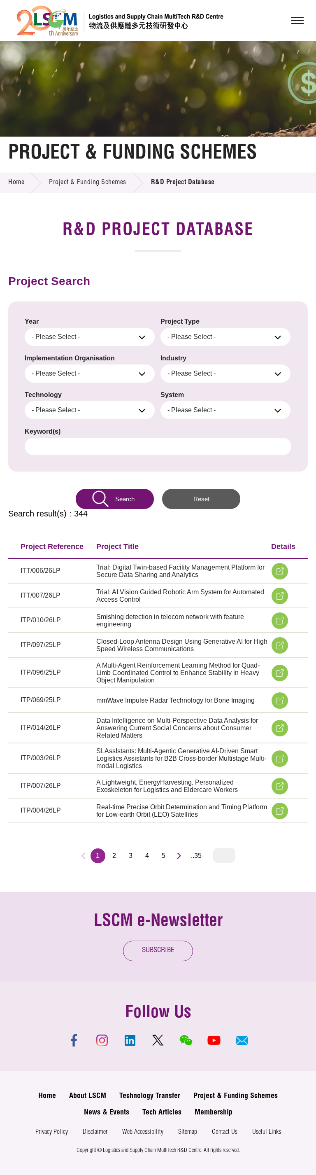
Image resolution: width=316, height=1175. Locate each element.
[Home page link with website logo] (119, 20)
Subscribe (158, 950)
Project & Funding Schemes (87, 183)
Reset (201, 498)
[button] (242, 1040)
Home (16, 183)
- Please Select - (56, 336)
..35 (196, 855)
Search (125, 498)
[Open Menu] (297, 20)
